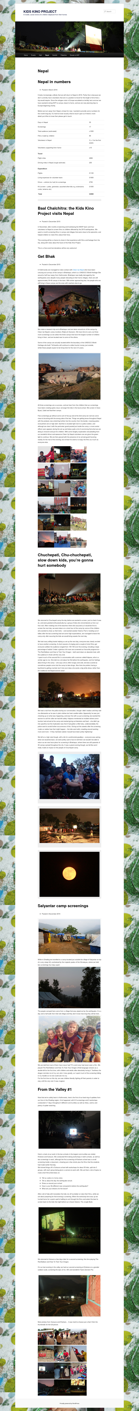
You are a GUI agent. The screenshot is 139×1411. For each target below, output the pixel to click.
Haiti (40, 55)
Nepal (47, 55)
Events (33, 55)
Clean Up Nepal (78, 270)
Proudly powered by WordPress (69, 1403)
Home (26, 55)
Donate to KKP (74, 55)
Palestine (64, 55)
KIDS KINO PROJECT (40, 11)
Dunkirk (54, 55)
